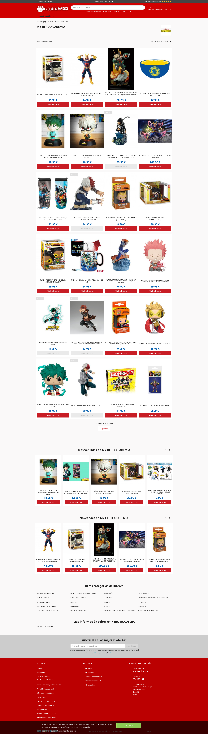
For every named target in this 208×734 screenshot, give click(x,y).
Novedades (41, 672)
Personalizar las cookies (66, 731)
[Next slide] (169, 450)
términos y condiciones (117, 653)
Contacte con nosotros (45, 705)
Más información (49, 731)
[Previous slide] (166, 450)
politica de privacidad (99, 653)
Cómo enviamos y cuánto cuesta (49, 685)
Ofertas (40, 668)
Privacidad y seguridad (45, 689)
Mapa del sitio (42, 709)
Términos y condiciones (45, 693)
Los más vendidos (43, 677)
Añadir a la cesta (53, 104)
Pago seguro (41, 697)
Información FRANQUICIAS (47, 718)
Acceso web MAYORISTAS (46, 713)
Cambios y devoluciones (46, 701)
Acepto (129, 725)
